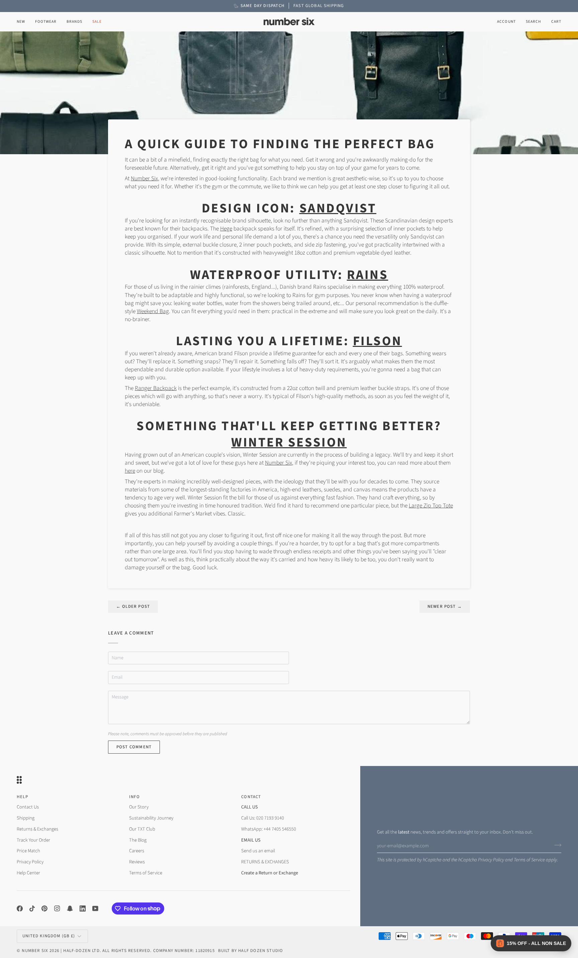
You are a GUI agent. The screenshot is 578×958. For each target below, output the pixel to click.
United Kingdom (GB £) (48, 936)
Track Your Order (33, 840)
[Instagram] (57, 908)
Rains (367, 275)
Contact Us (28, 806)
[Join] (555, 845)
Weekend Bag (153, 311)
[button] (46, 21)
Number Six (144, 178)
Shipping (25, 818)
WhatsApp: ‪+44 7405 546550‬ (268, 829)
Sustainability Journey (151, 818)
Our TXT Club (142, 829)
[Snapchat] (70, 908)
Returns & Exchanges (37, 829)
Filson (377, 341)
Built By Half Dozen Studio (250, 951)
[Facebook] (20, 908)
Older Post (133, 606)
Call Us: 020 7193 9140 (262, 818)
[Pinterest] (44, 908)
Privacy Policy (491, 859)
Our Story (139, 806)
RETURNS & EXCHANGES (265, 861)
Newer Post (444, 606)
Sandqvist (338, 208)
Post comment (134, 747)
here (130, 471)
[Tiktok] (32, 908)
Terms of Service (529, 859)
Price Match (28, 850)
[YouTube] (95, 908)
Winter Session (289, 442)
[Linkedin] (83, 908)
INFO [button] (134, 797)
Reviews (137, 861)
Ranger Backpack (156, 388)
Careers (136, 850)
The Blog (138, 840)
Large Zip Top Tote (431, 505)
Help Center (28, 872)
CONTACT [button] (251, 797)
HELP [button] (22, 797)
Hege (226, 228)
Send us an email (258, 850)
